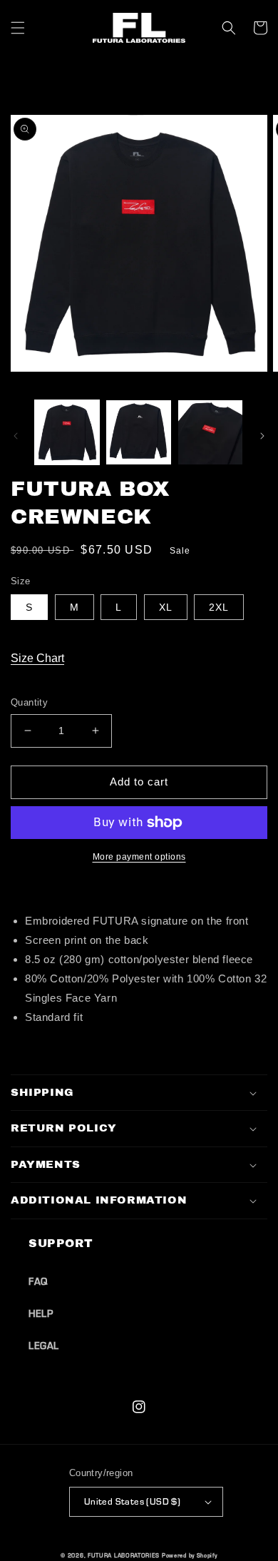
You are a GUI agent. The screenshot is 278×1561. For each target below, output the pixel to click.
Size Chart (37, 658)
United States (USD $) (132, 1501)
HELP (41, 1313)
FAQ (38, 1281)
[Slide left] (15, 436)
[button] (18, 28)
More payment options (139, 857)
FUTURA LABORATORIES (123, 1555)
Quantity (29, 702)
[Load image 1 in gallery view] (67, 432)
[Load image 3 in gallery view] (210, 432)
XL (166, 607)
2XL (219, 607)
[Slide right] (262, 436)
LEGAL (44, 1345)
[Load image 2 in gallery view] (138, 432)
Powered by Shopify (189, 1555)
